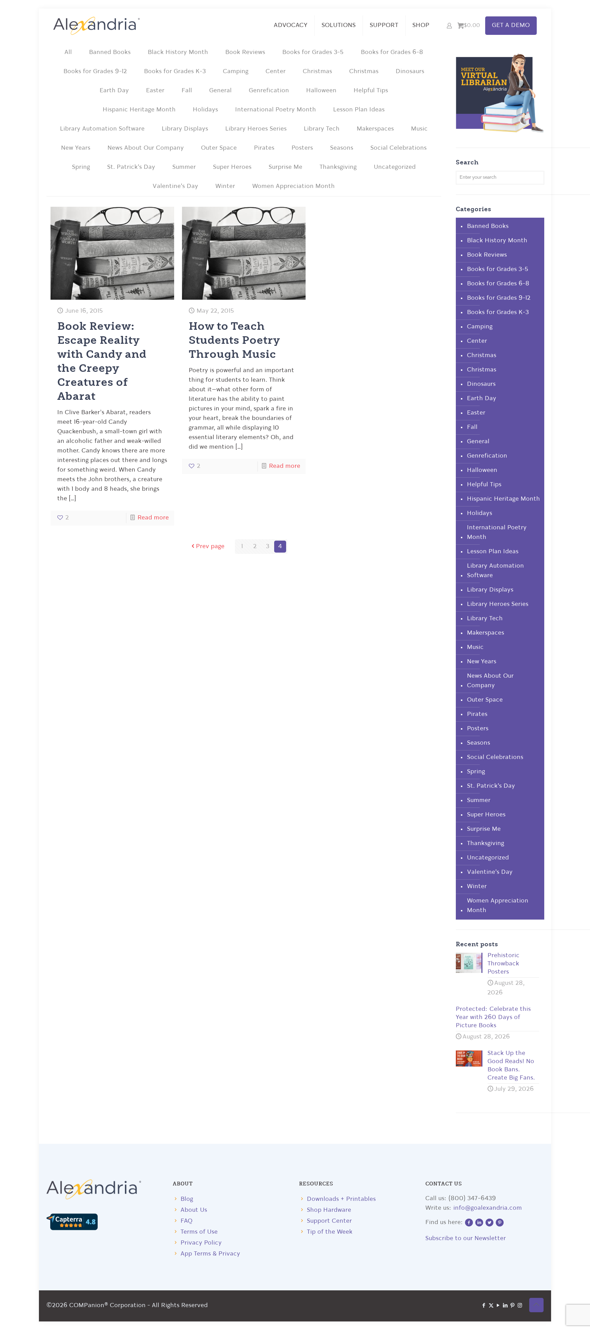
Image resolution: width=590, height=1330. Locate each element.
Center (276, 71)
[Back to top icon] (536, 1305)
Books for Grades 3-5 (313, 52)
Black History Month (178, 52)
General (220, 91)
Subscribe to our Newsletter (465, 1238)
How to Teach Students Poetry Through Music (234, 339)
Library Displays (185, 129)
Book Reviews (245, 52)
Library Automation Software (102, 129)
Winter (225, 186)
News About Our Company (146, 148)
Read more (153, 518)
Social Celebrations (398, 148)
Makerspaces (375, 129)
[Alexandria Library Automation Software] (96, 26)
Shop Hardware (329, 1210)
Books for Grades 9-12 (95, 71)
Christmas (317, 71)
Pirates (264, 148)
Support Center (329, 1221)
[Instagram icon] (519, 1305)
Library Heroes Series (256, 129)
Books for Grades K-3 (175, 71)
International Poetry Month (275, 110)
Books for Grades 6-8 (392, 52)
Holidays (205, 110)
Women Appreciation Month (293, 186)
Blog (187, 1199)
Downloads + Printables (341, 1199)
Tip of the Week (330, 1232)
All (68, 52)
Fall (187, 91)
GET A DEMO (511, 25)
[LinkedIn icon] (505, 1305)
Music (419, 129)
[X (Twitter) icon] (491, 1305)
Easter (155, 91)
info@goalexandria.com (487, 1208)
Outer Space (219, 148)
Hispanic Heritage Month (139, 110)
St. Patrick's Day (131, 167)
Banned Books (110, 52)
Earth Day (114, 91)
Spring (81, 167)
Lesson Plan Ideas (359, 110)
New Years (75, 148)
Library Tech (322, 129)
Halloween (321, 91)
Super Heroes (232, 167)
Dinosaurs (410, 71)
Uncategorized (395, 167)
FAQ (187, 1221)
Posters (302, 148)
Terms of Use (199, 1232)
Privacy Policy (201, 1243)
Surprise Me (286, 167)
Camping (236, 71)
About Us (194, 1210)
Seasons (341, 148)
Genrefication (269, 91)
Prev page (210, 546)
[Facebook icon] (484, 1305)
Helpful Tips (371, 91)
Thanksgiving (338, 167)
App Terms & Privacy (210, 1254)
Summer (184, 167)
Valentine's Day (175, 186)
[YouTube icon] (498, 1305)
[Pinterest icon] (512, 1305)
